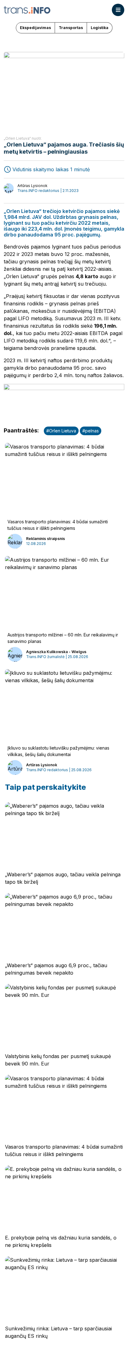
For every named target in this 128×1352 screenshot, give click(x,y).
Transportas (71, 27)
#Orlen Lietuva (61, 430)
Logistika (99, 27)
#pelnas (90, 430)
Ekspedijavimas (35, 27)
